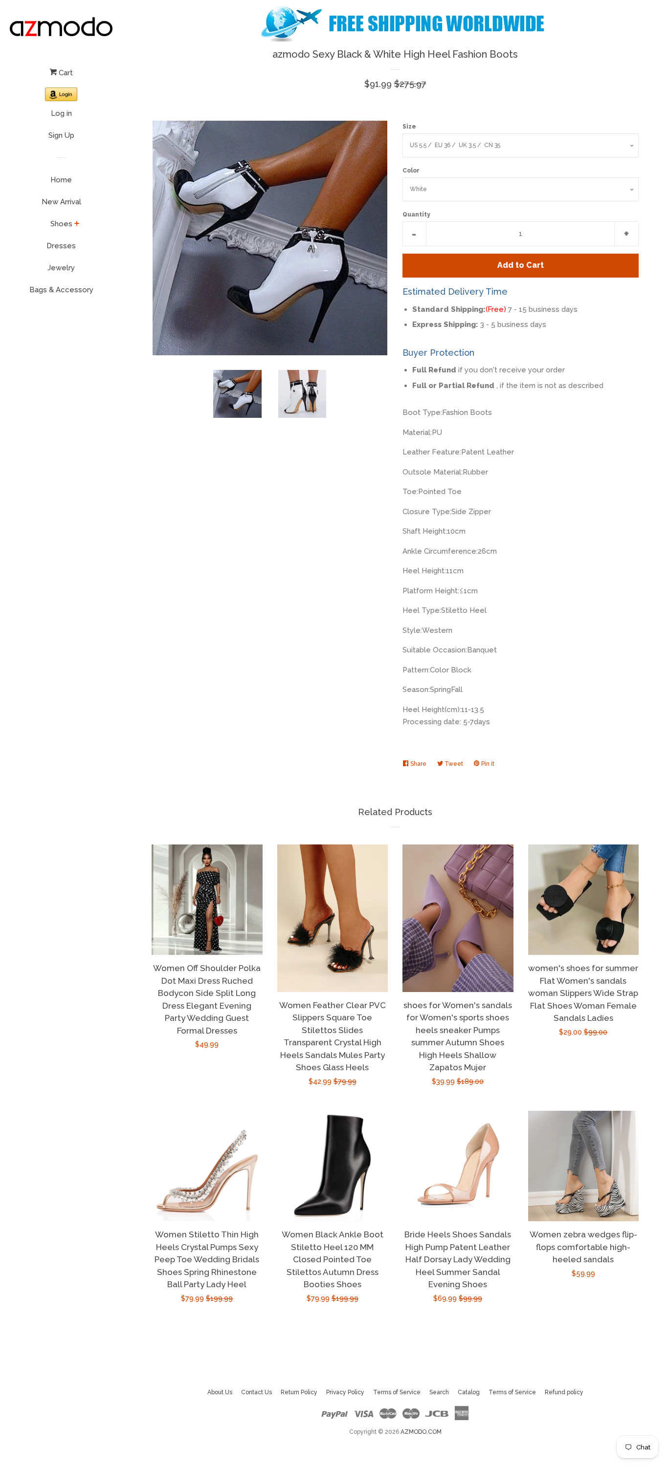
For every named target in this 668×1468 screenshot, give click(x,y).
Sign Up (61, 135)
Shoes (61, 223)
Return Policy (299, 1392)
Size (409, 126)
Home (61, 179)
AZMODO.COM (421, 1431)
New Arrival (61, 201)
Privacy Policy (345, 1392)
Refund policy (564, 1392)
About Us (219, 1392)
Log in (61, 113)
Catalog (469, 1392)
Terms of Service (397, 1392)
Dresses (61, 245)
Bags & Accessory (61, 289)
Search (439, 1392)
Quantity (416, 214)
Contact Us (256, 1392)
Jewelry (61, 267)
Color (411, 170)
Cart (65, 72)
